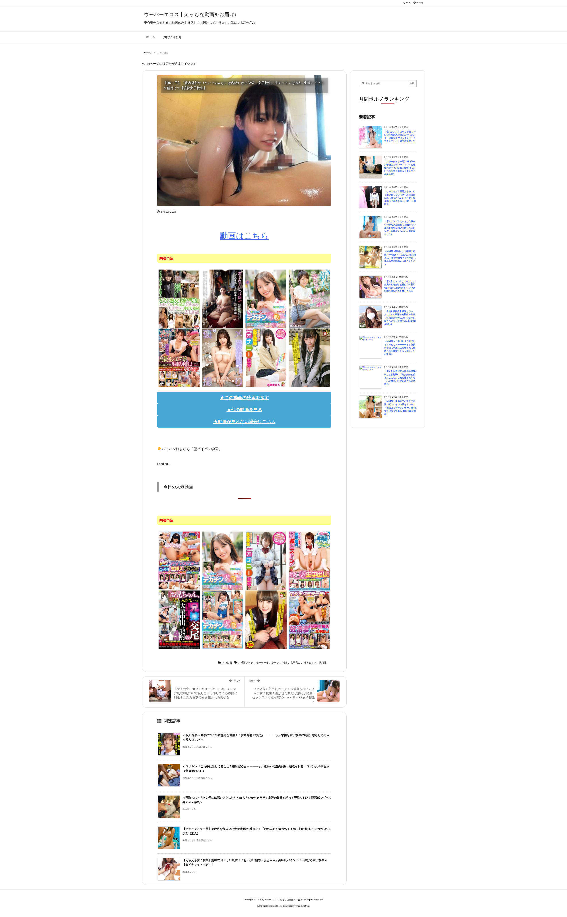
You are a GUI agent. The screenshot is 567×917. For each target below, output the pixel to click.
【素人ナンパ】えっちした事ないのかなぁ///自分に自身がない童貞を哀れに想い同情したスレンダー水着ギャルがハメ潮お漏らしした (400, 228)
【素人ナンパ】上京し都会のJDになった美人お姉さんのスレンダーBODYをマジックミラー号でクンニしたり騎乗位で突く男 (400, 136)
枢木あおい (310, 662)
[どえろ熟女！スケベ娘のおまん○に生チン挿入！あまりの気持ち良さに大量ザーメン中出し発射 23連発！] (179, 298)
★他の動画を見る (244, 409)
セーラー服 (262, 662)
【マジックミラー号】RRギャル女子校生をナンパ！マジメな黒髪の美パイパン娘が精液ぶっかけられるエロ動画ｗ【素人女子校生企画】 (400, 168)
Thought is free (302, 906)
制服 (284, 662)
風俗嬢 (322, 662)
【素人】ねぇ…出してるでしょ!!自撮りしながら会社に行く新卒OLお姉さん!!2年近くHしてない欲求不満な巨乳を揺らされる (400, 286)
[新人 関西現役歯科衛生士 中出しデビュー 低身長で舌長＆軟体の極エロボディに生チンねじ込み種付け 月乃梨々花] (309, 298)
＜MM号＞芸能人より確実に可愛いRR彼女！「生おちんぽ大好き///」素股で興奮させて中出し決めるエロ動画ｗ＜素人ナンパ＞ (400, 258)
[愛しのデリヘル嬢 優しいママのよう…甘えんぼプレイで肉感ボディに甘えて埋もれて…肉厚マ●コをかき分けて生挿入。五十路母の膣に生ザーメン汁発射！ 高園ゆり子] (222, 298)
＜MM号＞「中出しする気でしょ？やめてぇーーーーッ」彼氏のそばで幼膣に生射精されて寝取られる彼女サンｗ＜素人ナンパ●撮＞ (399, 348)
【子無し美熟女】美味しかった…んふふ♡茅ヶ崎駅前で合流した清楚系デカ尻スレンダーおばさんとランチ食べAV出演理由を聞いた (400, 318)
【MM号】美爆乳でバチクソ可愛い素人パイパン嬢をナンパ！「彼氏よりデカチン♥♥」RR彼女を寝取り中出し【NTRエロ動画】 (400, 407)
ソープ (275, 662)
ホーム (149, 52)
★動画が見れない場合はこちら (244, 421)
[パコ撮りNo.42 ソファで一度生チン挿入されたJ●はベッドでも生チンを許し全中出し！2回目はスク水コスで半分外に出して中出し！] (309, 357)
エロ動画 (164, 52)
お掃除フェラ (245, 662)
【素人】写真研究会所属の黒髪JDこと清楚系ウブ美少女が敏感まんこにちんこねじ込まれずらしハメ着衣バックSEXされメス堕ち (400, 377)
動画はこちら (244, 235)
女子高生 (295, 662)
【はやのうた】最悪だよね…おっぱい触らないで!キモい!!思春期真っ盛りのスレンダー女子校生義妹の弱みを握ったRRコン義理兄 (400, 198)
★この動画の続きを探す (244, 397)
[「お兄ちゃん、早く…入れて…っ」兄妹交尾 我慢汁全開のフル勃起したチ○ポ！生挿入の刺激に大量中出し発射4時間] (179, 619)
